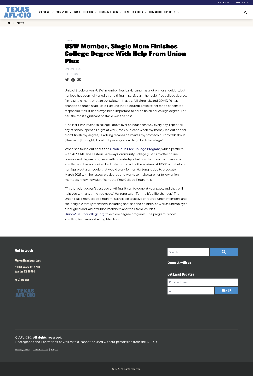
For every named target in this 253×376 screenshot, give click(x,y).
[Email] (79, 80)
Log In (54, 349)
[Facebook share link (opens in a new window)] (73, 80)
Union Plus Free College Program (135, 149)
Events (77, 12)
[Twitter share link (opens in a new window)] (67, 80)
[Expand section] (52, 12)
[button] (224, 252)
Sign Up (226, 290)
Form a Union (155, 12)
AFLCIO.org (224, 2)
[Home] (8, 22)
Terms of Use (40, 349)
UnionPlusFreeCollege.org (85, 214)
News (127, 12)
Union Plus (242, 2)
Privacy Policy (22, 349)
